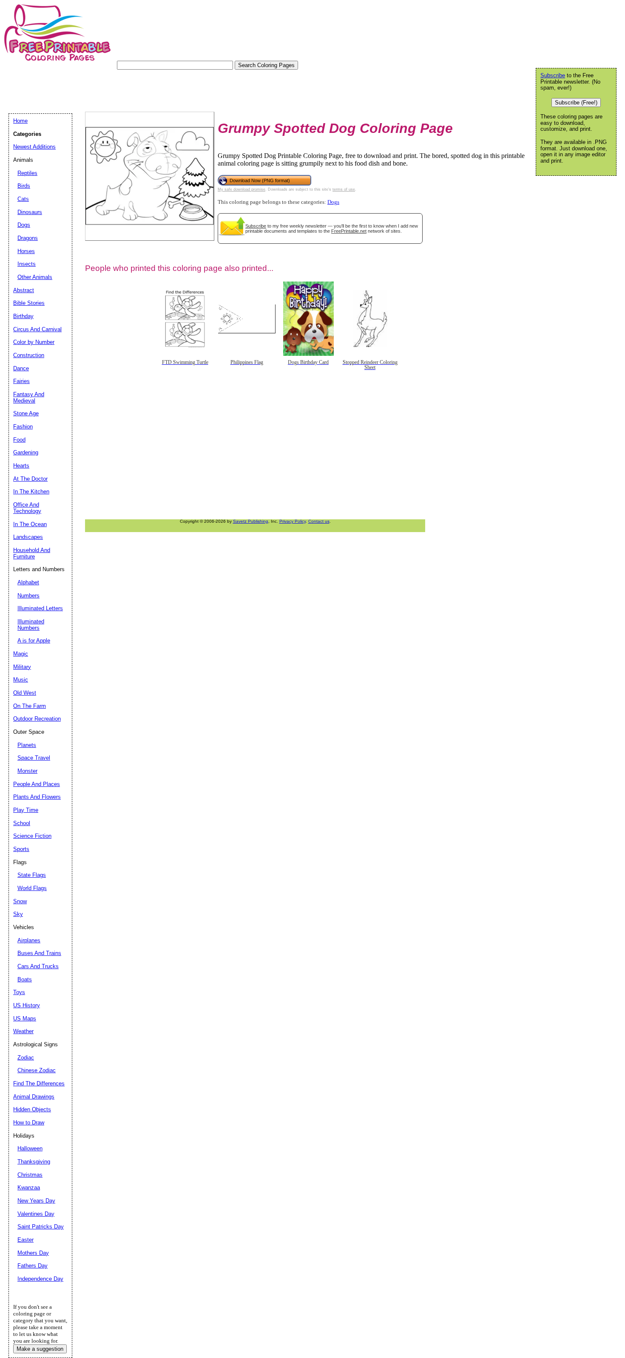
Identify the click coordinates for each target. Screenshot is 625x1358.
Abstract (23, 290)
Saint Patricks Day (40, 1226)
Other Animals (34, 277)
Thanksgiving (33, 1161)
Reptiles (27, 173)
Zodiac (25, 1057)
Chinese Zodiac (36, 1070)
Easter (25, 1240)
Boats (24, 979)
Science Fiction (32, 836)
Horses (26, 251)
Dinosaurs (29, 212)
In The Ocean (30, 524)
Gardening (25, 452)
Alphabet (28, 582)
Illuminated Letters (40, 608)
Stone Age (26, 413)
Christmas (30, 1175)
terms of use (343, 189)
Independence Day (40, 1279)
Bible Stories (29, 303)
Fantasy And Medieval (28, 397)
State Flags (31, 875)
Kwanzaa (28, 1187)
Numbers (28, 595)
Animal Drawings (33, 1096)
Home (20, 121)
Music (20, 679)
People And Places (36, 784)
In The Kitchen (31, 491)
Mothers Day (33, 1253)
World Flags (32, 888)
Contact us (319, 521)
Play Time (25, 810)
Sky (18, 914)
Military (22, 667)
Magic (20, 654)
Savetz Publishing (250, 521)
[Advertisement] (163, 89)
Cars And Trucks (38, 966)
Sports (21, 849)
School (21, 823)
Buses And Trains (39, 953)
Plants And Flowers (37, 797)
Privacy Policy (292, 521)
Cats (23, 199)
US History (26, 1005)
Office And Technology (27, 508)
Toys (19, 992)
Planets (26, 745)
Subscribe (255, 225)
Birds (23, 186)
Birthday (23, 316)
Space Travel (33, 758)
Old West (24, 693)
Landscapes (28, 537)
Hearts (21, 465)
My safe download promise (241, 189)
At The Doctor (30, 479)
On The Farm (29, 706)
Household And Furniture (31, 553)
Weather (23, 1031)
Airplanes (28, 940)
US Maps (24, 1018)
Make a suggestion (40, 1349)
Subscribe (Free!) (576, 102)
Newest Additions (34, 147)
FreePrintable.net (348, 231)
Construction (28, 355)
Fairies (21, 381)
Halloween (30, 1148)
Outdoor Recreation (37, 719)
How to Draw (28, 1122)
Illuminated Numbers (30, 624)
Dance (21, 368)
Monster (27, 771)
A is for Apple (33, 640)
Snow (20, 901)
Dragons (27, 238)
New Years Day (36, 1200)
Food (19, 440)
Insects (26, 264)
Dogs (333, 202)
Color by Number (33, 342)
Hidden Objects (32, 1109)
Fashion (23, 426)
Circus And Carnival (37, 329)
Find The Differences (39, 1083)
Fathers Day (32, 1265)
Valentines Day (35, 1214)
